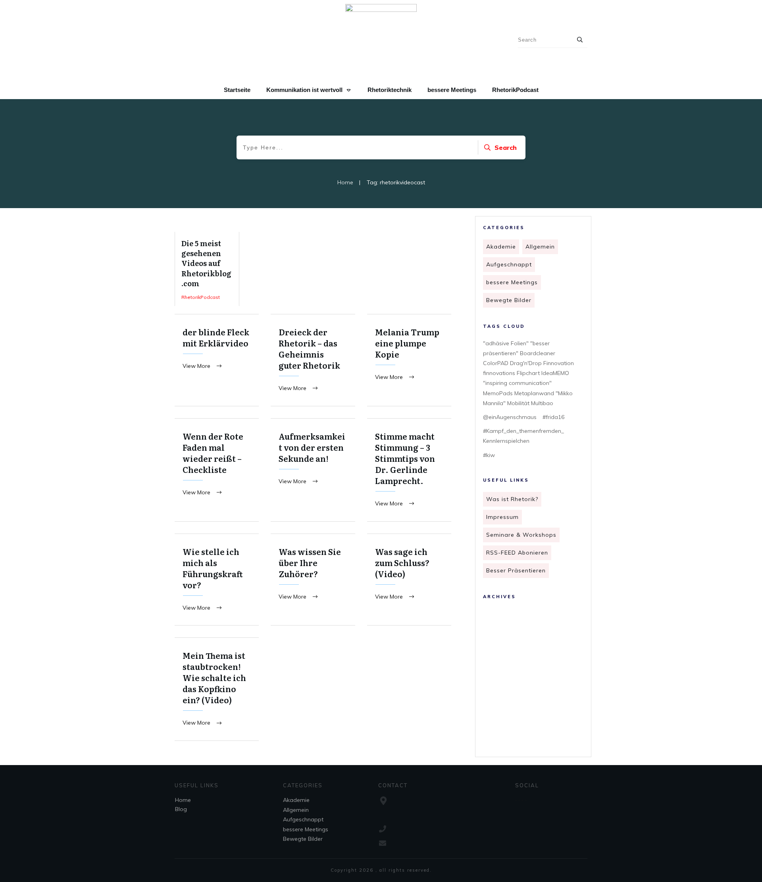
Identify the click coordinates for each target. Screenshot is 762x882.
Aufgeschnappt (509, 264)
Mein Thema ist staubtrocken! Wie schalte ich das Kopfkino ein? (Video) (217, 689)
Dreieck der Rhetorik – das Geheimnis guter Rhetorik (313, 360)
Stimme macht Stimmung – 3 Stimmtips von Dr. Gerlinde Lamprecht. (409, 470)
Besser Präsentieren (516, 570)
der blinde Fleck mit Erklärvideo (217, 360)
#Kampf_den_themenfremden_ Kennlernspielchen (523, 435)
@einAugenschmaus (510, 417)
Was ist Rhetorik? (512, 499)
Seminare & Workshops (521, 534)
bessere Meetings (512, 282)
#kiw (489, 455)
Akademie (501, 246)
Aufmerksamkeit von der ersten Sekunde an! (313, 470)
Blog (181, 809)
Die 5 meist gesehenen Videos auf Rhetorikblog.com (207, 269)
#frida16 (553, 417)
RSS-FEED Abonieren (517, 552)
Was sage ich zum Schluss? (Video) (409, 580)
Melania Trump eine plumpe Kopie (409, 360)
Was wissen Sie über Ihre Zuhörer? (313, 580)
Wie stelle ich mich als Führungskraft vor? (217, 580)
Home (183, 800)
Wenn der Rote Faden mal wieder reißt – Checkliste (217, 470)
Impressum (502, 516)
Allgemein (540, 246)
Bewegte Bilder (508, 300)
